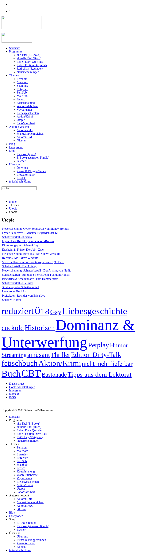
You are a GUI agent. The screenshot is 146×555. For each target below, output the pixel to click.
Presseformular (26, 174)
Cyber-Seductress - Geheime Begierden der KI (30, 232)
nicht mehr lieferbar (107, 363)
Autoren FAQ (25, 137)
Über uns (14, 164)
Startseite (14, 48)
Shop (12, 150)
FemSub (22, 92)
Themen (14, 75)
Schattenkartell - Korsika (17, 237)
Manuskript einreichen (30, 133)
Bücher (21, 161)
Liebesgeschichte (94, 311)
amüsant (38, 354)
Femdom (22, 78)
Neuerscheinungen (28, 72)
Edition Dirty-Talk (96, 354)
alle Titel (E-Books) (28, 54)
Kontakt (21, 178)
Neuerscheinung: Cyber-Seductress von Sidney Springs (35, 228)
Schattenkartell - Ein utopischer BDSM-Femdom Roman (36, 274)
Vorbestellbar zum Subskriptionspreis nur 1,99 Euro (33, 262)
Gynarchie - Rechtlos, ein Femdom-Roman (28, 241)
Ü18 (41, 311)
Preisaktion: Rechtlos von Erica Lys (23, 295)
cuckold (13, 328)
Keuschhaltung (26, 102)
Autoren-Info (25, 130)
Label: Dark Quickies (30, 61)
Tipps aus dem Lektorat (99, 374)
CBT (31, 373)
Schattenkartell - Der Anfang (19, 266)
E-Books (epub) (26, 154)
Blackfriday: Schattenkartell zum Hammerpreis (30, 278)
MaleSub (22, 96)
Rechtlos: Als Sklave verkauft (20, 258)
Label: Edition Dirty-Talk (32, 65)
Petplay (98, 345)
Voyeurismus (24, 109)
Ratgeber (22, 89)
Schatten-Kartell (11, 299)
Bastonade (54, 374)
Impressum (15, 390)
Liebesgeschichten (28, 113)
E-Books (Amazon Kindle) (33, 157)
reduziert (18, 311)
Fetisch (21, 99)
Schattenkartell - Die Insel (17, 283)
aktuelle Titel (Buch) (29, 58)
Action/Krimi (25, 116)
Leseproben (16, 147)
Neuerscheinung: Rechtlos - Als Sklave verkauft (31, 253)
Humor (119, 345)
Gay (55, 312)
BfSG (12, 397)
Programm (15, 51)
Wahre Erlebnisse (27, 106)
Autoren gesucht (19, 126)
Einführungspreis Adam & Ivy (20, 245)
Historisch (40, 328)
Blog (12, 143)
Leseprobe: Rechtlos (14, 291)
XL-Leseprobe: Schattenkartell (20, 287)
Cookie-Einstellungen (22, 387)
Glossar (21, 140)
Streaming (14, 354)
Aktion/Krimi (59, 363)
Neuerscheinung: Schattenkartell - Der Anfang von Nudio (36, 270)
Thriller (60, 354)
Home (13, 201)
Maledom (22, 82)
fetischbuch (20, 363)
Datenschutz (16, 383)
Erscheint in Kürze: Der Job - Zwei (23, 249)
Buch (11, 373)
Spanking (22, 85)
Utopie (21, 119)
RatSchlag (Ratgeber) (30, 68)
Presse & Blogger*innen (31, 171)
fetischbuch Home (20, 181)
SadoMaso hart (26, 123)
